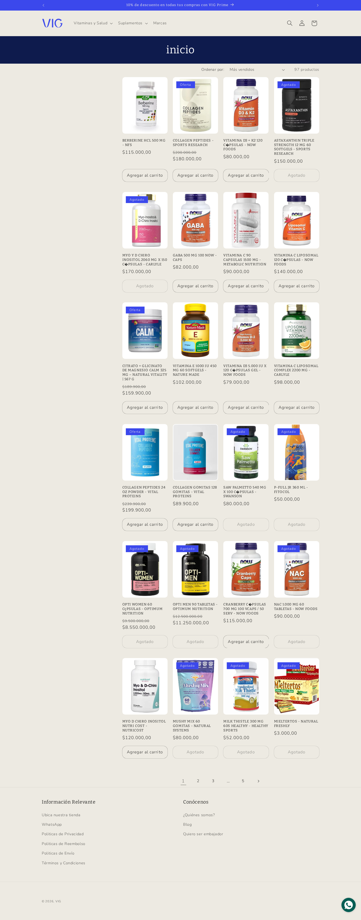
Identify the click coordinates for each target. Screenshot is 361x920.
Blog (187, 824)
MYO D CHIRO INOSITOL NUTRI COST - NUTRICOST (144, 725)
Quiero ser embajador (203, 834)
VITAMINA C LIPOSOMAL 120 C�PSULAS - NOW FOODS (296, 259)
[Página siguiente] (258, 781)
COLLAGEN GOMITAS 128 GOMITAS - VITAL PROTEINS (195, 491)
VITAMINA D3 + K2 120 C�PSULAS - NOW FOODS (242, 144)
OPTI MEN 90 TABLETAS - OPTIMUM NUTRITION (195, 606)
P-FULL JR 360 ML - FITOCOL (291, 489)
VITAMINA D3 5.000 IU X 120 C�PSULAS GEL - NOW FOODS (244, 370)
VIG (58, 901)
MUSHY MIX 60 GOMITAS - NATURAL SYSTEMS (192, 725)
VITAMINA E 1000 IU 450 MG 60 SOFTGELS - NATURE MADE (195, 370)
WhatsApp (52, 824)
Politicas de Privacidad (63, 834)
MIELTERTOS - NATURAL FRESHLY (296, 723)
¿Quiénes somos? (199, 815)
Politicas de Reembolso (63, 843)
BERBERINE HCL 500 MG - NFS (144, 142)
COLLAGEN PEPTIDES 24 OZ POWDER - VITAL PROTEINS (144, 491)
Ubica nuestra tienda (61, 815)
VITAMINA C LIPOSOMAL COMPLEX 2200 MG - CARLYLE (296, 370)
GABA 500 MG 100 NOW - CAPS (195, 257)
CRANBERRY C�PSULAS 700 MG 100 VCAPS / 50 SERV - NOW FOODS (244, 608)
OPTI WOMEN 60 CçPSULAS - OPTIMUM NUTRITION (142, 608)
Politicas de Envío (58, 853)
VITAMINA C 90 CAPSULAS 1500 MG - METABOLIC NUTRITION (244, 259)
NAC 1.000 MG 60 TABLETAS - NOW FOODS (296, 606)
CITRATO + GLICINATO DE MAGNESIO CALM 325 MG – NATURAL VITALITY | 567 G (145, 372)
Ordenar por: (212, 69)
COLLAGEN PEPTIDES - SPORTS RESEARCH (193, 142)
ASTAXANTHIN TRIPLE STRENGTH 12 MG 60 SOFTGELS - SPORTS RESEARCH (294, 147)
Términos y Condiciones (63, 863)
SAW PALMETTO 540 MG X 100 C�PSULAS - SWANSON (244, 491)
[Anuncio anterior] (43, 5)
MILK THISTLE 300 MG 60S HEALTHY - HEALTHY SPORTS (245, 725)
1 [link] (183, 781)
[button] (93, 23)
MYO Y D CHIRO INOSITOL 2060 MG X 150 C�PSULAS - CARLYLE (144, 259)
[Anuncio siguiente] (317, 5)
